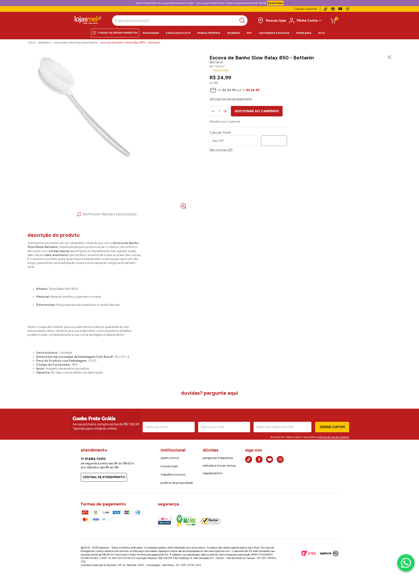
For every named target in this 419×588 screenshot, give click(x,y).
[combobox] (179, 20)
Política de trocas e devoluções (110, 214)
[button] (388, 57)
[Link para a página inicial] (32, 42)
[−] (213, 111)
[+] (225, 111)
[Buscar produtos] (243, 20)
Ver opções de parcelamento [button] (301, 99)
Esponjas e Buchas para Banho (76, 42)
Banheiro (45, 42)
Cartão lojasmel (305, 9)
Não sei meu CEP (221, 150)
